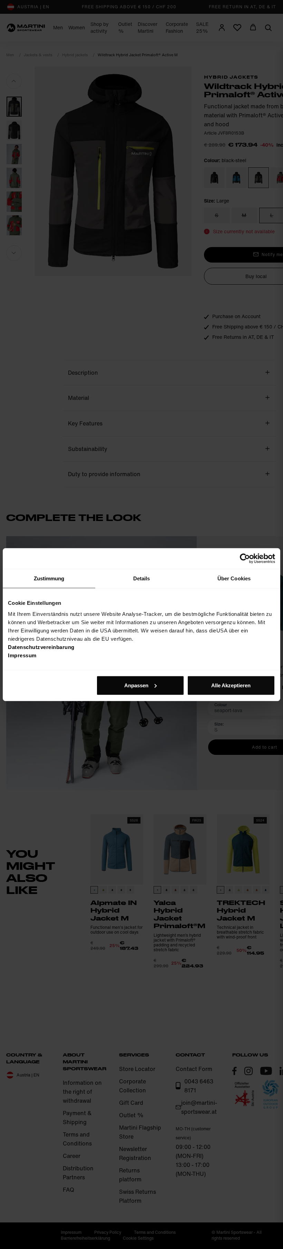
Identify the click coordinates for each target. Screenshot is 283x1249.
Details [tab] (141, 578)
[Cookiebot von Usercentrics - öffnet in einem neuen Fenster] (245, 558)
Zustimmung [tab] (49, 578)
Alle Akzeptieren (231, 685)
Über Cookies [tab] (234, 578)
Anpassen (136, 685)
